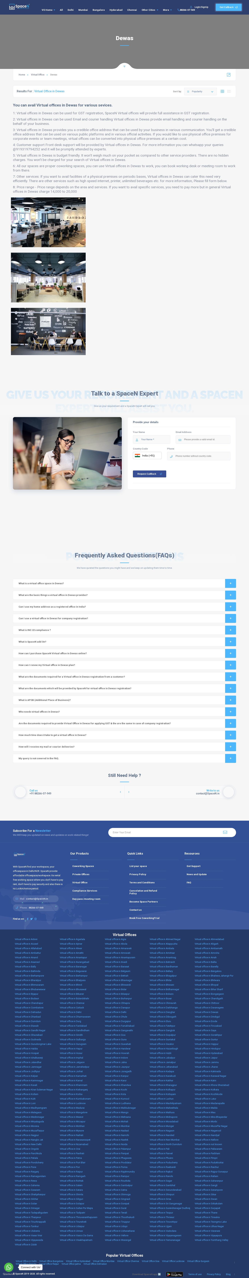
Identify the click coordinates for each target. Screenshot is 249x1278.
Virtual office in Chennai (72, 1003)
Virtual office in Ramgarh (72, 1176)
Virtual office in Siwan (206, 1199)
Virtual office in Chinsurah (163, 1003)
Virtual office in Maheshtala (164, 1107)
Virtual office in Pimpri (206, 1158)
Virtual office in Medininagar (29, 1117)
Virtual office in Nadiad (117, 1130)
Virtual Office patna (71, 1264)
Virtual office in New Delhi (28, 1144)
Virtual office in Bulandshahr (74, 998)
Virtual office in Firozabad (208, 1025)
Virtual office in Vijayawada (29, 1240)
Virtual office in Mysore (72, 1130)
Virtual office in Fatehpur (162, 1025)
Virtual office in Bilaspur (117, 994)
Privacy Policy (137, 874)
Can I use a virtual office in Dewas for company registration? (53, 618)
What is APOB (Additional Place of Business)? (45, 700)
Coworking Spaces (83, 866)
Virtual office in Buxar (161, 998)
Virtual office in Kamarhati (73, 1076)
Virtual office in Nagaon (162, 1130)
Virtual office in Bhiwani (162, 984)
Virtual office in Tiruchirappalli (30, 1221)
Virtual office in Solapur (72, 1203)
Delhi (71, 10)
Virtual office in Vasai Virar (28, 1235)
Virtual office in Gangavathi (119, 1030)
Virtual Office (37, 74)
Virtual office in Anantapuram (120, 957)
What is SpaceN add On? (32, 641)
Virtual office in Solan (26, 1203)
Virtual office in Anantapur (73, 957)
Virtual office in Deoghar (162, 1012)
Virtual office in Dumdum (28, 1021)
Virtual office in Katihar (161, 1080)
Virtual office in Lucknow (73, 1103)
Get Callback (227, 7)
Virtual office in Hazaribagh (164, 1048)
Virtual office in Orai (70, 1148)
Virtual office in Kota (115, 1094)
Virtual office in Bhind (71, 984)
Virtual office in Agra (115, 939)
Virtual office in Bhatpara (72, 980)
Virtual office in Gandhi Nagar (30, 1030)
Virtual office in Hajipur (206, 1044)
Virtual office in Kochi (116, 1089)
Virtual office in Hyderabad (209, 1053)
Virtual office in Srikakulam (209, 1203)
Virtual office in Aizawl (26, 943)
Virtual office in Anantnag (163, 957)
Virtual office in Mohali (116, 1121)
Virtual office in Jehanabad (164, 1066)
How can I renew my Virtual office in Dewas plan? (47, 665)
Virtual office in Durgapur (118, 1021)
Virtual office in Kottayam (163, 1094)
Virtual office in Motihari (72, 1126)
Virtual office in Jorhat (71, 1071)
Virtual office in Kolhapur (162, 1089)
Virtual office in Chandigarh (209, 998)
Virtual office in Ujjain (161, 1226)
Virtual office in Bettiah (116, 975)
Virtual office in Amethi (71, 953)
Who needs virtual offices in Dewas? (39, 711)
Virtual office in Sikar (205, 1194)
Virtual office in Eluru (160, 1021)
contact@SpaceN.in (37, 898)
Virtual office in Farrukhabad (119, 1025)
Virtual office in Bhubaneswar (30, 989)
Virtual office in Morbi (206, 1121)
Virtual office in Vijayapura (208, 1235)
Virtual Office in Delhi (26, 1261)
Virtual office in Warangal (118, 1240)
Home (22, 74)
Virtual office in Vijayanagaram (165, 1235)
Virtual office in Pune (25, 1167)
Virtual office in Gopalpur (163, 1035)
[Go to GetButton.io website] (9, 1274)
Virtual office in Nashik (116, 1139)
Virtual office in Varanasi (207, 1231)
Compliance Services (84, 890)
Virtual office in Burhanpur (118, 998)
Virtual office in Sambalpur (119, 1185)
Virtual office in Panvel (161, 1153)
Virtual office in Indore (116, 1057)
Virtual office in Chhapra (117, 1003)
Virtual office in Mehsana (118, 1117)
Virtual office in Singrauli (117, 1199)
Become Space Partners (143, 901)
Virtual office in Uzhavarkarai (120, 1231)
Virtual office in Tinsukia (207, 1217)
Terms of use (195, 1274)
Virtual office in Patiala (26, 1158)
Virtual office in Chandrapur (29, 1003)
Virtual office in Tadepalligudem (31, 1212)
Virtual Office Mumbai (103, 1261)
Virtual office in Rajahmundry (120, 1171)
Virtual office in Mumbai (117, 1126)
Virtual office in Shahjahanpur (30, 1194)
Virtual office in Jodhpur (27, 1071)
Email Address (183, 432)
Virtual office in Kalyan (26, 1076)
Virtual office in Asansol (27, 962)
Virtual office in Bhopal (206, 984)
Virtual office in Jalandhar (28, 1062)
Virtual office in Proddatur (118, 1162)
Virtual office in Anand (26, 957)
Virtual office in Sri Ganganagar (166, 1203)
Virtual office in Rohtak (71, 1180)
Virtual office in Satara (71, 1189)
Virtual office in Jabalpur (162, 1057)
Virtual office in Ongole (27, 1148)
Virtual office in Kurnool (117, 1098)
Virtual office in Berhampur (73, 975)
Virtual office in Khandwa (118, 1085)
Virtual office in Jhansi (206, 1066)
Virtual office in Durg (70, 1021)
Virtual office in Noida (116, 1144)
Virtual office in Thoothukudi (119, 1217)
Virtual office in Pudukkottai (209, 1162)
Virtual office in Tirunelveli (73, 1221)
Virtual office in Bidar (116, 989)
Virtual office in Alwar (71, 948)
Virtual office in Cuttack (72, 1007)
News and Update (197, 874)
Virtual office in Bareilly (206, 966)
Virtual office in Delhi (115, 1012)
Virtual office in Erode (206, 1021)
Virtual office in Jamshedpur (74, 1066)
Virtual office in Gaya (205, 1030)
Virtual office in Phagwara (118, 1158)
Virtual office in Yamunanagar (165, 1240)
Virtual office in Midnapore (163, 1117)
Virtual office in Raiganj (27, 1171)
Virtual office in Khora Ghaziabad (212, 1085)
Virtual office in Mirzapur (72, 1121)
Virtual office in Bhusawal (73, 989)
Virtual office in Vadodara (163, 1231)
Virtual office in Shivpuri (162, 1194)
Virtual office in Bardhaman (164, 966)
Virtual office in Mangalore (73, 1112)
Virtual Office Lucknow (173, 1261)
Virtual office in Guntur (206, 1039)
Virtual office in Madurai (72, 1107)
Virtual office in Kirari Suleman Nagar (34, 1089)
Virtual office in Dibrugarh (163, 1016)
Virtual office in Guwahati (118, 1044)
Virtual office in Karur (116, 1080)
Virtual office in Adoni (26, 939)
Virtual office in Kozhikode (208, 1094)
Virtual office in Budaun (27, 998)
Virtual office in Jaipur (206, 1057)
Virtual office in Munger (162, 1126)
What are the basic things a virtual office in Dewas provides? (53, 595)
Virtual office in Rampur (117, 1176)
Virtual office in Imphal (71, 1057)
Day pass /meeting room (86, 899)
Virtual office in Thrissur (162, 1217)
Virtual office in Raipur (71, 1171)
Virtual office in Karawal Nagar (210, 1076)
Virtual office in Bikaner (72, 994)
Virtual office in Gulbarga (73, 1039)
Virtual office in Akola (116, 943)
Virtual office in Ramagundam (30, 1176)
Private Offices (80, 874)
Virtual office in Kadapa (162, 1071)
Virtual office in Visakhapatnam (76, 1240)
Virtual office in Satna (116, 1189)
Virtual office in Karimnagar (29, 1080)
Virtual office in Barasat (117, 966)
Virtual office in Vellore (116, 1235)
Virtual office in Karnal (71, 1080)
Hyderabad (116, 10)
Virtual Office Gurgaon (198, 1261)
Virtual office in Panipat (117, 1153)
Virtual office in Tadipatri (72, 1212)
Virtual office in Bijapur (26, 994)
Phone (170, 448)
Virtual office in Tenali (116, 1212)
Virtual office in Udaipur (72, 1226)
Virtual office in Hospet (27, 1053)
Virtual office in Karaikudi (163, 1076)
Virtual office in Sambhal (162, 1185)
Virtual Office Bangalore (51, 1261)
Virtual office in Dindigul (207, 1016)
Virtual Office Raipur (49, 1264)
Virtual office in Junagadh (118, 1071)
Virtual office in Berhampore (29, 975)
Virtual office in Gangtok (162, 1030)
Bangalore (99, 10)
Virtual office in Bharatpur (28, 980)
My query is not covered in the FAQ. (39, 758)
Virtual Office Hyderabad (78, 1261)
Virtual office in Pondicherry (29, 1162)
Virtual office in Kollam (26, 1094)
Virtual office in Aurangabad (74, 962)
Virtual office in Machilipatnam (165, 1103)
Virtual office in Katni (205, 1080)
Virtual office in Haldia (26, 1048)
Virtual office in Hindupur (208, 1048)
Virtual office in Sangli (206, 1185)
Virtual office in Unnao (71, 1231)
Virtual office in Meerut (71, 1117)
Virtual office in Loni (25, 1103)
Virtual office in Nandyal (207, 1135)
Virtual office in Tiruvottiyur (163, 1221)
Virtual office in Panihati (72, 1153)
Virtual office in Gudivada (28, 1039)
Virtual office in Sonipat (117, 1203)
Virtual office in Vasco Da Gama (76, 1235)
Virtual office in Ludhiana (118, 1103)
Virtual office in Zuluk (26, 1244)
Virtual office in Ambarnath (209, 948)
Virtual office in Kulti (25, 1098)
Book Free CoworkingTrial (144, 918)
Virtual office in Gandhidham (75, 1030)
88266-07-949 (187, 10)
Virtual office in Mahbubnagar (120, 1107)
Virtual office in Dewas (206, 1012)
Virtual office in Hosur (71, 1053)
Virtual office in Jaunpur (117, 1066)
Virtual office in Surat (116, 1208)
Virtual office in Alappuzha (163, 943)
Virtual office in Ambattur (28, 953)
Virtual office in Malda (206, 1107)
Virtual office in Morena (27, 1126)
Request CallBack (146, 474)
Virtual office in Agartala (72, 939)
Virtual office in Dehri (70, 1012)
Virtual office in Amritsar (162, 953)
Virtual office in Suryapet (207, 1208)
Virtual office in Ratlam (206, 1176)
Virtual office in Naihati (71, 1135)
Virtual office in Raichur (207, 1167)
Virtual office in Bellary (161, 971)
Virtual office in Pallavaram (208, 1148)
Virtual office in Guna (116, 1039)
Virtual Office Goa (150, 1261)
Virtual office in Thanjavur (28, 1217)
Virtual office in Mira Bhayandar (211, 1117)
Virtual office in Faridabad (73, 1025)
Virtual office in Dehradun (28, 1012)
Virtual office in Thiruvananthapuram (78, 1217)
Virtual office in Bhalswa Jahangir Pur (214, 975)
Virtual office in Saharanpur (209, 1180)
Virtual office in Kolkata (207, 1089)
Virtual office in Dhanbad (28, 1016)
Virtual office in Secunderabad (165, 1189)
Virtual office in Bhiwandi (118, 984)
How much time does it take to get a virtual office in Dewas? (52, 735)
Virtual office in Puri (70, 1167)
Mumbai (83, 10)
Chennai (132, 10)
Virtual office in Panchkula (28, 1153)
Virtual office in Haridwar (118, 1048)
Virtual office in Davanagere (209, 1007)
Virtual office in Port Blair (72, 1162)
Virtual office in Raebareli (163, 1167)
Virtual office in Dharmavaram (75, 1016)
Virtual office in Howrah (117, 1053)
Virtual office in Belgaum (117, 971)
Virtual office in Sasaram (27, 1189)
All (61, 10)
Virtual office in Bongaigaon (209, 994)
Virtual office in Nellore (206, 1139)
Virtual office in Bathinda (27, 971)
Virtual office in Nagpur (27, 1135)
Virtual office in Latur (205, 1098)
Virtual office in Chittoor (207, 1003)
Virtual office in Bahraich (162, 962)
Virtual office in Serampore (209, 1189)
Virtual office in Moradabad (164, 1121)
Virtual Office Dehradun (95, 1264)
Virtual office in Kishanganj (74, 1089)
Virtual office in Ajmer (71, 943)
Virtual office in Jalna (116, 1062)
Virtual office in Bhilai (161, 980)
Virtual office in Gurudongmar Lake (33, 1044)
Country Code (140, 448)
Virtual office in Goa (115, 1035)
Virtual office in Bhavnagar (118, 980)
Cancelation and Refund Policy (143, 892)
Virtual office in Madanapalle (210, 1103)
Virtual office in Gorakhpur (208, 1035)
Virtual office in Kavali (26, 1085)
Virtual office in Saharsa (27, 1185)
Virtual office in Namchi (117, 1135)
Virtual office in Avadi (116, 962)
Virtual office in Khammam (73, 1085)
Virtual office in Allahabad (28, 948)
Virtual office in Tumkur (27, 1226)
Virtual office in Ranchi (161, 1176)
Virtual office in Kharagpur (163, 1085)
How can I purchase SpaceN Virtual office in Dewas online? (53, 653)
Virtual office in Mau (205, 1112)
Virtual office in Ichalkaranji (29, 1057)
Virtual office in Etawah (27, 1025)
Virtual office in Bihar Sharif (209, 989)
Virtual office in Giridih (71, 1035)
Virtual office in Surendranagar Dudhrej (170, 1208)
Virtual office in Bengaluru (208, 971)
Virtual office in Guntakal (162, 1039)
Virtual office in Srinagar (27, 1208)
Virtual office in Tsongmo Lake (211, 1221)
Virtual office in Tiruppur (117, 1221)
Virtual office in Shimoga (118, 1194)
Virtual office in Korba (71, 1094)
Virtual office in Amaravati (118, 948)
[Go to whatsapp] (8, 1267)
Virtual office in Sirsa (160, 1199)
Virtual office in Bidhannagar (164, 989)
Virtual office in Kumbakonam (75, 1098)
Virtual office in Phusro (161, 1158)
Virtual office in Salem (71, 1185)
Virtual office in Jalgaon (72, 1062)
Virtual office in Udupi (116, 1226)
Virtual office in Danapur (117, 1007)
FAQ (189, 882)
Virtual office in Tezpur (161, 1212)
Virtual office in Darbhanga (164, 1007)
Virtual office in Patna (71, 1158)
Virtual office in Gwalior (162, 1044)
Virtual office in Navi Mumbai (165, 1139)
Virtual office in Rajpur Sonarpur (211, 1171)
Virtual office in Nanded (162, 1135)
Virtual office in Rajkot (161, 1171)
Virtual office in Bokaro (162, 994)
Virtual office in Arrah (206, 957)
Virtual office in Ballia (206, 962)
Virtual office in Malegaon (28, 1112)
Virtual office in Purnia (116, 1167)
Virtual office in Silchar (26, 1199)
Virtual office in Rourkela (117, 1180)
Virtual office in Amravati (117, 953)
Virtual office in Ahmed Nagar (165, 939)
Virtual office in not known (208, 1144)
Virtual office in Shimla (71, 1194)
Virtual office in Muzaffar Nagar (211, 1126)
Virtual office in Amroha (207, 953)
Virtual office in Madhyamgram (31, 1107)
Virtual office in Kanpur (117, 1076)
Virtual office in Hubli (160, 1053)
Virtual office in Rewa (26, 1180)
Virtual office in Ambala (162, 948)
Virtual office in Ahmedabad (209, 939)
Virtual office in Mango (117, 1112)
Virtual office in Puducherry (164, 1162)
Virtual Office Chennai (128, 1261)
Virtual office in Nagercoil (208, 1130)
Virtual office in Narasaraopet (75, 1139)
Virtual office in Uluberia (27, 1231)
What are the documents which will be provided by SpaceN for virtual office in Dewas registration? (75, 688)
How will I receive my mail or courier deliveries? (47, 746)
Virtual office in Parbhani (207, 1153)
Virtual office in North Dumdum (166, 1144)
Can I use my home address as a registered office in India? (52, 606)
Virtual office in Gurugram (73, 1044)
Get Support (193, 866)
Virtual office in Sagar (161, 1180)
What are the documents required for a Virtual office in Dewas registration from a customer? (72, 676)
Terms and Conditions (142, 882)
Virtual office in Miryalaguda (29, 1121)
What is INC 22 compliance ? (35, 630)
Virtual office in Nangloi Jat (29, 1139)
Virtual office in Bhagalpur (163, 975)
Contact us (135, 910)
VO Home (47, 10)
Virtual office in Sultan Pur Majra (76, 1208)
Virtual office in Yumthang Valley (211, 1240)
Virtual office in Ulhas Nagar (209, 1226)
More (166, 10)
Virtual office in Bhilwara (207, 980)
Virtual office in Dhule (116, 1016)
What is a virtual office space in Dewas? (41, 583)
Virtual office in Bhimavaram (29, 984)
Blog (228, 1274)
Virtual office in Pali (160, 1148)
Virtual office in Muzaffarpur (29, 1130)
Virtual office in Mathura (162, 1112)
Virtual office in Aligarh (206, 943)
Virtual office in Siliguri (71, 1199)
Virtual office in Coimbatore (29, 1007)
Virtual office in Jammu (207, 1062)
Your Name (139, 432)
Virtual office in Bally (25, 966)
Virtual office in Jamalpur (163, 1062)
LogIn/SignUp (201, 7)
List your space (138, 866)
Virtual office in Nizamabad (74, 1144)
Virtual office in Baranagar (73, 966)
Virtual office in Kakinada (208, 1071)
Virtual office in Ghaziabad (28, 1035)
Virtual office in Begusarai (73, 971)
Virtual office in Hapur (71, 1048)
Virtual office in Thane (206, 1212)
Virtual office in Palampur (118, 1148)
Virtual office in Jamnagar (28, 1066)
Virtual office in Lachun (162, 1098)
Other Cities (149, 10)
